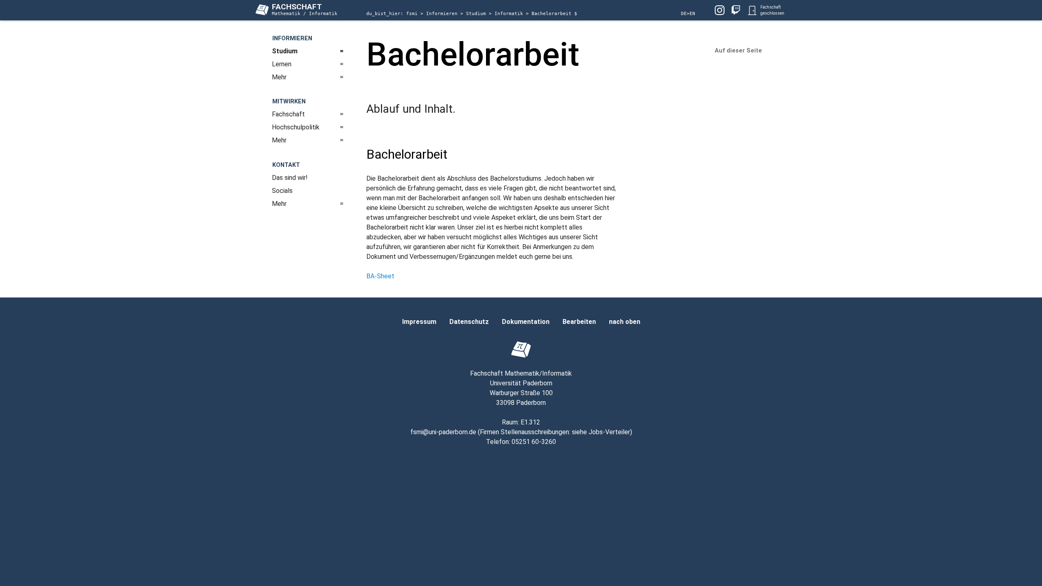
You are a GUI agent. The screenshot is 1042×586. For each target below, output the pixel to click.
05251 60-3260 (534, 442)
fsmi (413, 13)
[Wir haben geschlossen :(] (752, 10)
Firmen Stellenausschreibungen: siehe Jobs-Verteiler (555, 432)
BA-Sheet (380, 276)
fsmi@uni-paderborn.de (443, 432)
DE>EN (688, 13)
